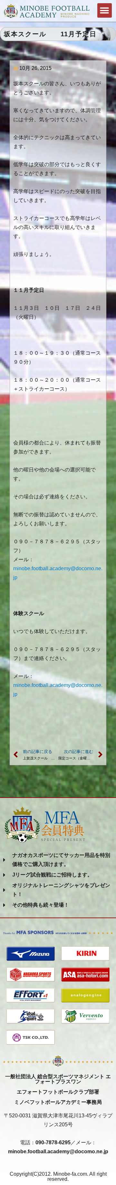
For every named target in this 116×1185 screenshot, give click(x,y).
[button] (104, 10)
